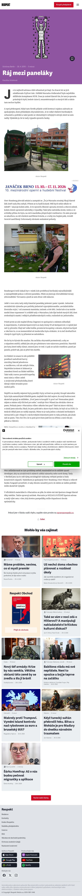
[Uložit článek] (72, 58)
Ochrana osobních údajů (11, 842)
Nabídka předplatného (10, 826)
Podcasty (49, 612)
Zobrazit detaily (69, 458)
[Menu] (77, 4)
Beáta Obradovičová (50, 583)
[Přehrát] (31, 553)
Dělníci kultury (57, 612)
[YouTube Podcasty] (30, 860)
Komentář (9, 560)
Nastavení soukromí (9, 846)
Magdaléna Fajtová (10, 734)
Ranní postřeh (10, 767)
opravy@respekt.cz (65, 513)
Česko (6, 662)
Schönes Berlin (9, 67)
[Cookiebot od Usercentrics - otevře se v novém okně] (64, 430)
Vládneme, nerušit (58, 662)
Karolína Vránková (10, 80)
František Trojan (61, 682)
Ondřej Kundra (8, 683)
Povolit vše (67, 464)
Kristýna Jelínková (49, 682)
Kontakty (5, 818)
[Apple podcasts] (30, 855)
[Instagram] (16, 877)
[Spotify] (30, 865)
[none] (64, 166)
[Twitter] (10, 877)
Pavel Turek (55, 633)
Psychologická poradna (51, 560)
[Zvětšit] (36, 147)
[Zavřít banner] (79, 430)
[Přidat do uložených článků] (36, 553)
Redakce (5, 814)
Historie (46, 713)
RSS (3, 834)
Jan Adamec (48, 738)
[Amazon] (9, 865)
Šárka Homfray (8, 784)
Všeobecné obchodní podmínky (14, 838)
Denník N (60, 583)
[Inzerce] (41, 188)
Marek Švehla (8, 579)
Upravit (39, 464)
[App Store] (9, 855)
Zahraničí (7, 713)
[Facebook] (4, 877)
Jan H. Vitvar (48, 633)
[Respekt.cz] (6, 4)
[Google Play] (9, 860)
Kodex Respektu (8, 822)
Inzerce (4, 830)
